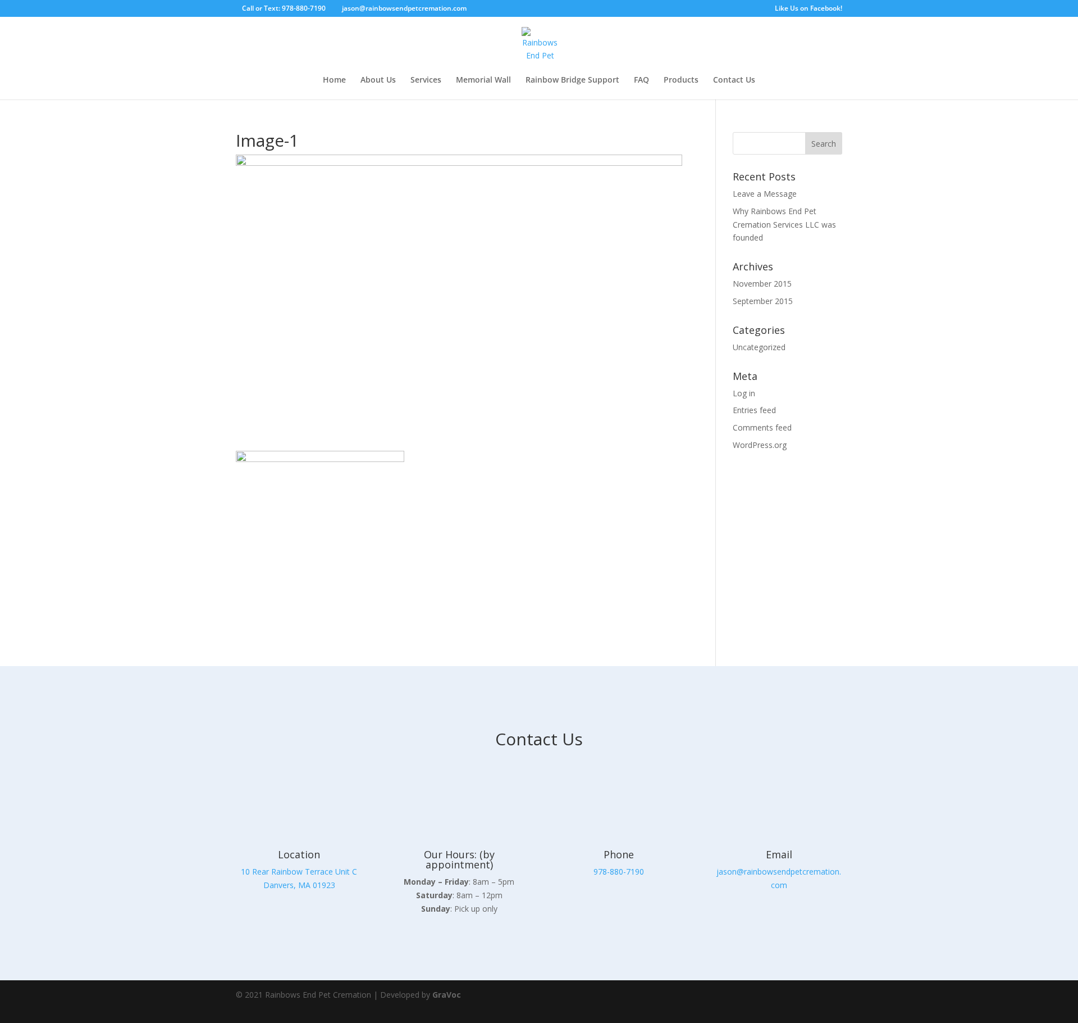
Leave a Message (765, 193)
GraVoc (446, 994)
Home (334, 80)
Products (681, 80)
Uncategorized (759, 347)
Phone (619, 854)
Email (779, 854)
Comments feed (762, 427)
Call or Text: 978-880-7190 (284, 8)
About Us (378, 80)
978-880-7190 (618, 871)
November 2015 (762, 283)
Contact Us (734, 80)
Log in (744, 393)
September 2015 (763, 301)
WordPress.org (760, 445)
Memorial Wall (483, 80)
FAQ (641, 80)
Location (299, 854)
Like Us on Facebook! (808, 9)
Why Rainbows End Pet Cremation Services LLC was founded (784, 224)
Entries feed (754, 410)
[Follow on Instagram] (828, 1001)
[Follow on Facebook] (797, 1001)
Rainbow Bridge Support (572, 80)
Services (425, 80)
